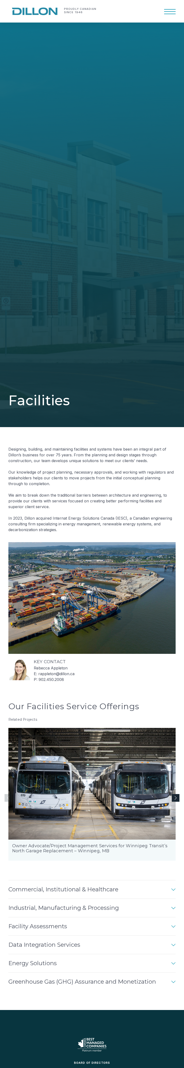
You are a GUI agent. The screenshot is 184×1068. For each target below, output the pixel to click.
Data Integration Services (44, 944)
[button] (175, 798)
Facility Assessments (37, 926)
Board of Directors (92, 1062)
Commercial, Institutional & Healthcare (63, 889)
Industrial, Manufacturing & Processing (63, 907)
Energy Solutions (32, 963)
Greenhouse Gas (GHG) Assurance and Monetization (82, 981)
